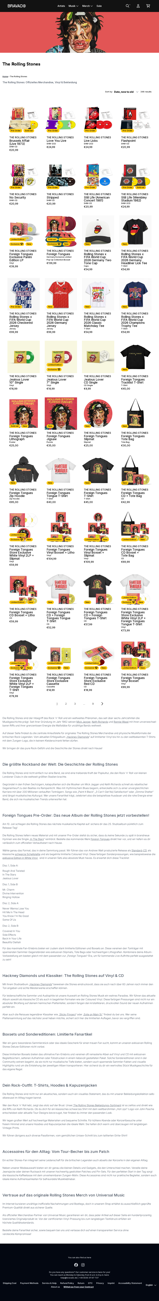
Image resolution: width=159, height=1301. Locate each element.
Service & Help (49, 1283)
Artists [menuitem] (61, 5)
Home (5, 76)
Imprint (111, 1283)
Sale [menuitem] (99, 5)
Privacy (100, 1283)
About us (55, 1287)
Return (81, 1283)
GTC (90, 1283)
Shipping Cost (9, 1283)
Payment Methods (29, 1283)
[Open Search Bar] (127, 6)
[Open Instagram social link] (83, 1264)
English (149, 1285)
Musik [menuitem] (72, 5)
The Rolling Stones (22, 137)
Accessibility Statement (130, 1283)
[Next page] (102, 704)
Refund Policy (67, 1283)
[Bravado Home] (16, 6)
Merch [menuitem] (86, 5)
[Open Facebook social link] (76, 1264)
